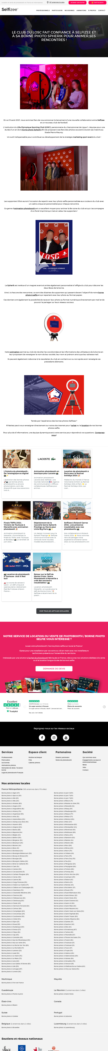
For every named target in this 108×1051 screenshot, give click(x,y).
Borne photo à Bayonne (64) (12, 832)
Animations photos (9, 765)
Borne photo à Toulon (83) (63, 940)
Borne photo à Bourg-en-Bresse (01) (15, 856)
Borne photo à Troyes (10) (63, 950)
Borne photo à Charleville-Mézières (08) (16, 893)
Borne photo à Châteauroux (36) (13, 898)
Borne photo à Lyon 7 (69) (63, 795)
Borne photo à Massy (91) (63, 809)
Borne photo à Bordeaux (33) (12, 851)
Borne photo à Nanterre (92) (64, 838)
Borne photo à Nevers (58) (63, 843)
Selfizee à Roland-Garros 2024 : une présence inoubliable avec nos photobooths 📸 (76, 526)
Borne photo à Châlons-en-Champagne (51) (17, 887)
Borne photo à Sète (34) (62, 927)
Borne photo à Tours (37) (63, 948)
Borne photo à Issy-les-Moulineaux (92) (16, 940)
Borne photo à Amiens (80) (12, 803)
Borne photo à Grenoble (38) (12, 937)
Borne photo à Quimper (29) (64, 877)
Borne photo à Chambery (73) (12, 890)
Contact (101, 10)
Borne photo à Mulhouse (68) (65, 832)
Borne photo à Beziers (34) (11, 845)
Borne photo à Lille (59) (10, 966)
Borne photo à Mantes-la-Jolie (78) (66, 803)
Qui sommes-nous (89, 757)
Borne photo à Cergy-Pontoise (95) (14, 882)
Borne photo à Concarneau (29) (13, 914)
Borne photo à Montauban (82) (65, 824)
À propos (92, 10)
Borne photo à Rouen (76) (63, 890)
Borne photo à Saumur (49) (64, 924)
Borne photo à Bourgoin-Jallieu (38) (15, 861)
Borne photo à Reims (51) (63, 882)
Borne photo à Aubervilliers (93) (13, 819)
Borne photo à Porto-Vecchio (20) (66, 874)
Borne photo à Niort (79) (63, 851)
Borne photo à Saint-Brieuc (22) (65, 895)
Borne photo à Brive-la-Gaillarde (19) (15, 864)
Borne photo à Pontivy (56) (64, 872)
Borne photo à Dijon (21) (10, 922)
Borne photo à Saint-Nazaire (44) (66, 908)
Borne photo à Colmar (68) (11, 908)
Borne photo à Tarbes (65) (63, 932)
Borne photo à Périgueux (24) (65, 864)
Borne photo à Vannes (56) (64, 958)
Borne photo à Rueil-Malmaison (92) (67, 893)
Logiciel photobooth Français (12, 773)
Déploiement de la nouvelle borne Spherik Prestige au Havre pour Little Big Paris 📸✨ (45, 526)
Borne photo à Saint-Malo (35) (65, 906)
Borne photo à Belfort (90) (11, 838)
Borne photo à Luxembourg (64, 1027)
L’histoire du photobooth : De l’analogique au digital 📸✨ (16, 473)
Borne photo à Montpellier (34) (65, 827)
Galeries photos (34, 763)
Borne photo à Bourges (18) (12, 859)
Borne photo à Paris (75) (63, 856)
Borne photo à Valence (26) (64, 953)
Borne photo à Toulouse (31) (64, 943)
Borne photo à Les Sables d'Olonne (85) (16, 964)
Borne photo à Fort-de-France (13, 983)
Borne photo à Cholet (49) (11, 903)
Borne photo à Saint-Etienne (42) (66, 901)
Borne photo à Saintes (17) (63, 922)
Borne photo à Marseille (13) (64, 806)
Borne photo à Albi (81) (10, 798)
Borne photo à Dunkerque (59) (13, 927)
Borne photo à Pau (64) (62, 861)
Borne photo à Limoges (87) (12, 969)
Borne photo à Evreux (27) (11, 929)
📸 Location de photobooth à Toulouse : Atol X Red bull (17, 576)
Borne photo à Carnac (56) (11, 877)
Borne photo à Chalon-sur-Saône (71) (15, 885)
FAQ (30, 760)
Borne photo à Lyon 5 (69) (63, 793)
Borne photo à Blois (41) (10, 848)
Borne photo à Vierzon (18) (64, 964)
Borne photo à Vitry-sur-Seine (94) (66, 969)
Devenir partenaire (62, 757)
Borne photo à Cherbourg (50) (13, 901)
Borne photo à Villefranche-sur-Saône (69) (69, 966)
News (85, 765)
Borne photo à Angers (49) (11, 806)
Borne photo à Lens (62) (10, 961)
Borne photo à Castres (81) (11, 880)
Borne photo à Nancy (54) (63, 835)
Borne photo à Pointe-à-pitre (12, 994)
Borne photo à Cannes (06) (11, 869)
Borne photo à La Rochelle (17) (13, 948)
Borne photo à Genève (10, 1016)
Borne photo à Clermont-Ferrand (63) (15, 906)
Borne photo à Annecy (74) (11, 811)
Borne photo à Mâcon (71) (63, 801)
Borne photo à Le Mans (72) (12, 958)
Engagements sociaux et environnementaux (92, 761)
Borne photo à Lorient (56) (11, 971)
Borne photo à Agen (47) (11, 793)
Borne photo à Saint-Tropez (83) (66, 916)
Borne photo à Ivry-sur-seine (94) (14, 943)
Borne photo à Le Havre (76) (12, 956)
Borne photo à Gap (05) (10, 935)
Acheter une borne (77, 2)
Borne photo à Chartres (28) (12, 895)
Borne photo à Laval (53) (10, 953)
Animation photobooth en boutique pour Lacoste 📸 (46, 472)
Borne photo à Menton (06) (64, 819)
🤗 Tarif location (97, 2)
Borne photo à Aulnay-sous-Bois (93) (15, 822)
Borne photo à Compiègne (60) (13, 911)
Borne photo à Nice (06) (63, 845)
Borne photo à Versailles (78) (64, 961)
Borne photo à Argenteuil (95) (13, 814)
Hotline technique (35, 757)
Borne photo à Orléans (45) (64, 853)
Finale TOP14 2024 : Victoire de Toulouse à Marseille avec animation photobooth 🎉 (16, 526)
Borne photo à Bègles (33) (11, 835)
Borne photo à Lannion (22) (12, 950)
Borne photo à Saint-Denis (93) (65, 898)
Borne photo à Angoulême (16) (13, 809)
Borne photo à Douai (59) (11, 924)
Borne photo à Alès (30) (10, 801)
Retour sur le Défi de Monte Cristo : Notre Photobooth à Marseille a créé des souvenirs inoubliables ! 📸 (46, 578)
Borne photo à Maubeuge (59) (65, 811)
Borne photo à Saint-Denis (64, 994)
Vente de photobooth (64, 760)
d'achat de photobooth (37, 658)
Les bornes (5, 763)
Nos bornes (69, 10)
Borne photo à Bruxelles (10, 1027)
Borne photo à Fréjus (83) (11, 932)
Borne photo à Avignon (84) (12, 827)
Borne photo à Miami (9, 1005)
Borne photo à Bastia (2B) (11, 830)
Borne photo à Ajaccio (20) (11, 795)
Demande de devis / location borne (12, 769)
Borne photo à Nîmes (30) (63, 848)
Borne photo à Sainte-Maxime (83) (66, 919)
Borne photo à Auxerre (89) (12, 824)
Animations (81, 10)
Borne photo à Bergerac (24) (12, 840)
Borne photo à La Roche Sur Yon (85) (15, 945)
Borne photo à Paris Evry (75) (64, 859)
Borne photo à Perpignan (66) (65, 866)
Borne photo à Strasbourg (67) (65, 929)
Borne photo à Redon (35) (63, 880)
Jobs (84, 767)
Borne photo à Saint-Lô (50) (64, 903)
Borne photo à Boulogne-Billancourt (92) (17, 853)
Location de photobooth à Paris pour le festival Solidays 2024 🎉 (76, 473)
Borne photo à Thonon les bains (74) (67, 937)
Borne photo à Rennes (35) (64, 885)
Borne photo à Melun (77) (63, 816)
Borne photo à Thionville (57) (64, 935)
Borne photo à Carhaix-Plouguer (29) (15, 874)
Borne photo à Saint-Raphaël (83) (66, 914)
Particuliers (57, 10)
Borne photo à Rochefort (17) (64, 887)
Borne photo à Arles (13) (10, 816)
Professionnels (43, 10)
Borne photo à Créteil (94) (11, 919)
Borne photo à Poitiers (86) (64, 869)
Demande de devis (54, 668)
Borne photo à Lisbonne (63, 1016)
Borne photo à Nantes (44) (63, 840)
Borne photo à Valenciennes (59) (66, 956)
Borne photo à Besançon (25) (12, 843)
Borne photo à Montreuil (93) (64, 830)
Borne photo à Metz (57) (63, 822)
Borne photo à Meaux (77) (63, 814)
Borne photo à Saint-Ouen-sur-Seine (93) (69, 911)
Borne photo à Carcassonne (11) (13, 872)
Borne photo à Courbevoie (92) (13, 916)
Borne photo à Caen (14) (10, 866)
